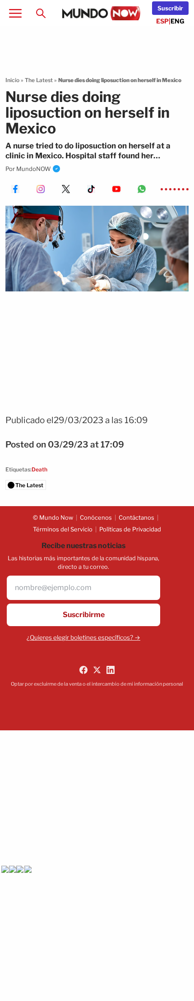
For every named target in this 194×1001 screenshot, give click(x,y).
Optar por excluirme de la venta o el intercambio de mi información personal (97, 684)
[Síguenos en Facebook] (83, 670)
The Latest (39, 80)
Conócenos (96, 517)
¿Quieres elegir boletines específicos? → (83, 637)
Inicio (12, 80)
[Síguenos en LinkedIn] (110, 670)
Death (39, 469)
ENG (178, 21)
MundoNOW (33, 168)
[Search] (41, 13)
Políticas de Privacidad (130, 529)
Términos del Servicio (62, 529)
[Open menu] (15, 13)
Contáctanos (136, 517)
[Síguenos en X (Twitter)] (97, 670)
